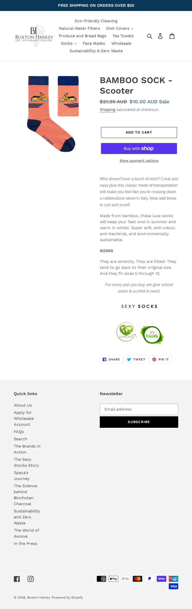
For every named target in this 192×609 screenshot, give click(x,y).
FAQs (19, 431)
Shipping (107, 109)
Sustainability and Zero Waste (27, 517)
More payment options (139, 160)
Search (20, 439)
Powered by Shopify (67, 597)
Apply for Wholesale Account (24, 418)
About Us (23, 405)
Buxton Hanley (38, 597)
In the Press (25, 543)
